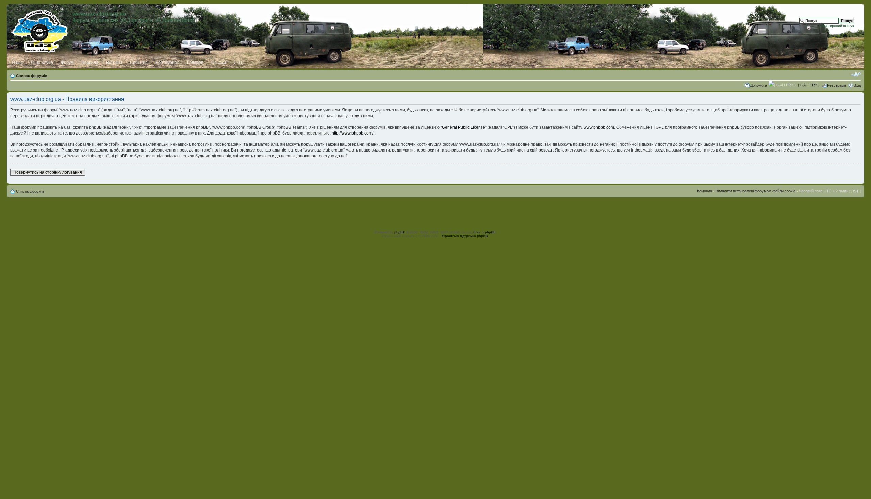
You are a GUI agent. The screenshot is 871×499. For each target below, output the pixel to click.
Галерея (195, 62)
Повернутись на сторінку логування (47, 172)
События (139, 62)
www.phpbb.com (599, 127)
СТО (238, 62)
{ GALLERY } (809, 85)
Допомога (758, 85)
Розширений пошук (837, 26)
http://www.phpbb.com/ (352, 133)
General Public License (463, 127)
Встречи (114, 62)
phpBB (399, 232)
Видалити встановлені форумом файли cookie (755, 191)
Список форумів (31, 76)
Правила (89, 62)
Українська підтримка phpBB (465, 236)
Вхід (857, 85)
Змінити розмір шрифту (856, 74)
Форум (67, 62)
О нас (17, 62)
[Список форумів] (40, 29)
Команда (704, 191)
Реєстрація (836, 85)
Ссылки (218, 62)
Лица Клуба (42, 62)
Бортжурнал (167, 62)
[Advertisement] (435, 212)
